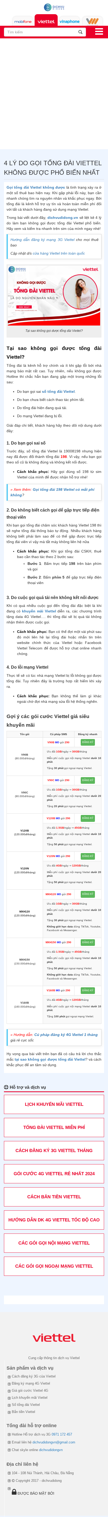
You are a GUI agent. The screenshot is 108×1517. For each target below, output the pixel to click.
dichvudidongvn (51, 1450)
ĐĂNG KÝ (87, 742)
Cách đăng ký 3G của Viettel (34, 1376)
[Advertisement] (54, 95)
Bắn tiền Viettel (23, 1412)
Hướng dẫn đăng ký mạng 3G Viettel (42, 240)
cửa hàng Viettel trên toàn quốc (59, 253)
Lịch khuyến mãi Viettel (29, 1398)
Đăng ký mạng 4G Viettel (31, 1383)
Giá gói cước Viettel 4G (30, 1390)
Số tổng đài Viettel (26, 1405)
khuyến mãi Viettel (39, 611)
